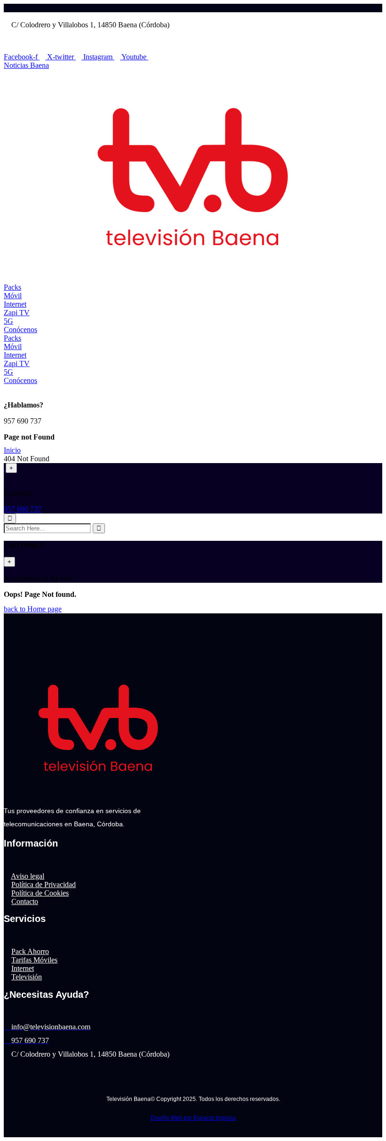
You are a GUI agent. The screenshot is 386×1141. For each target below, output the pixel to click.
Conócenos (20, 330)
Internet (15, 304)
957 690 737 (22, 509)
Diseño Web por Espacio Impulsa (193, 1118)
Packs (12, 287)
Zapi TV (17, 313)
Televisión (26, 977)
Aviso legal (27, 876)
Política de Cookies (40, 893)
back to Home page (33, 609)
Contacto (24, 901)
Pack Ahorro (30, 951)
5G (8, 321)
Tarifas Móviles (34, 960)
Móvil (13, 296)
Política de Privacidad (43, 884)
